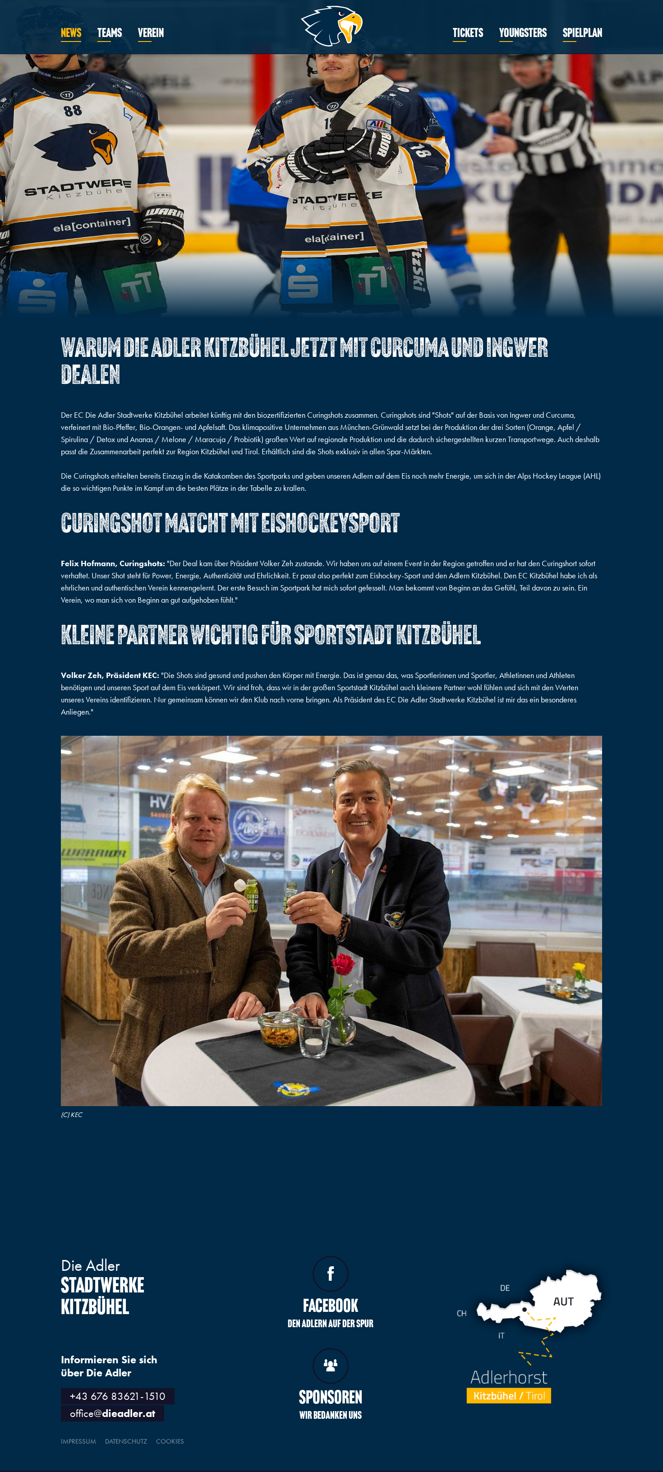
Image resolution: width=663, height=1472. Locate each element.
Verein (151, 34)
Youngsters (523, 34)
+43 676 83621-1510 (118, 1396)
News (71, 34)
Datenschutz (126, 1441)
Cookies (170, 1441)
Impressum (78, 1441)
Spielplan (582, 34)
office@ (112, 1413)
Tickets (468, 34)
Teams (109, 34)
